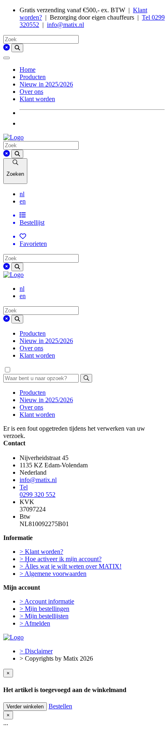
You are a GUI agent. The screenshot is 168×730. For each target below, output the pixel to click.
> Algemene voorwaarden (53, 573)
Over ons (31, 91)
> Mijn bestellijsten (44, 616)
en (23, 201)
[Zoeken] (17, 48)
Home (27, 69)
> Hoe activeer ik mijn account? (61, 558)
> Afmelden (35, 623)
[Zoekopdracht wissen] (6, 47)
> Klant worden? (41, 551)
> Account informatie (47, 601)
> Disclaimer (36, 651)
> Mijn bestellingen (44, 608)
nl (22, 193)
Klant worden (37, 98)
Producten (33, 76)
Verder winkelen (25, 706)
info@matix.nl (65, 24)
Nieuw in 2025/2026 (46, 84)
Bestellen (60, 706)
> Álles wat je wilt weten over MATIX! (71, 566)
